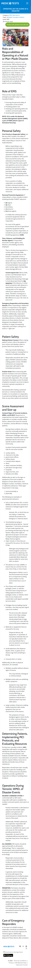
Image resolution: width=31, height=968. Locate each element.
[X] (23, 946)
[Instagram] (26, 948)
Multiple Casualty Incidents (15, 17)
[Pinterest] (26, 946)
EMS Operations (14, 15)
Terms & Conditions (20, 961)
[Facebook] (20, 946)
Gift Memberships (21, 963)
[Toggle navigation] (27, 3)
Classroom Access (22, 965)
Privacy (11, 963)
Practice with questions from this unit (17, 24)
